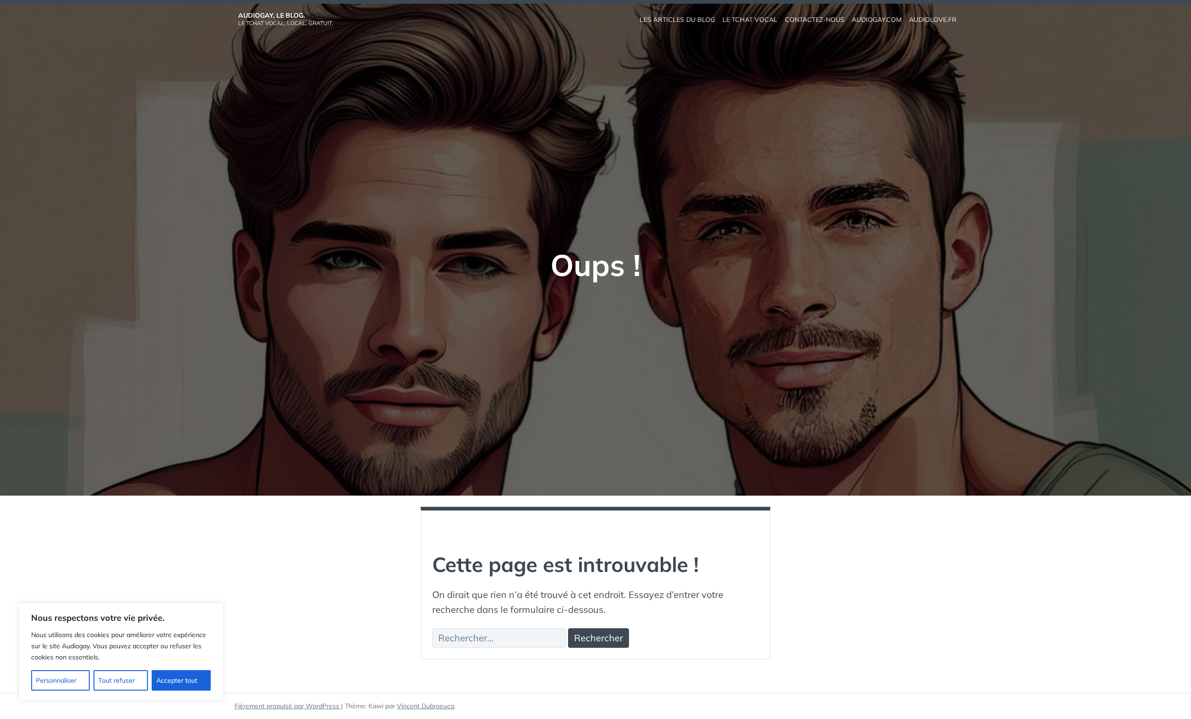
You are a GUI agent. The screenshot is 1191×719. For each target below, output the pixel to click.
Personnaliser (56, 680)
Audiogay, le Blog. (271, 15)
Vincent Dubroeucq (425, 706)
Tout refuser (116, 680)
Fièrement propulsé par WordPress (287, 706)
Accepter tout (176, 680)
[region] (121, 651)
